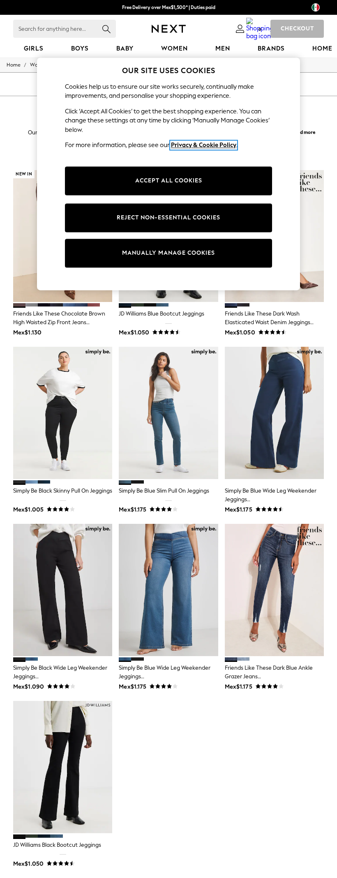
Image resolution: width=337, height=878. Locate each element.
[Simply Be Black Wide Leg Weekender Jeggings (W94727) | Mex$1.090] (62, 590)
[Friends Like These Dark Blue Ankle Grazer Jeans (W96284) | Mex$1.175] (274, 590)
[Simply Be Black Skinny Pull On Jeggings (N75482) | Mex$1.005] (62, 413)
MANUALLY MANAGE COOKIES (168, 252)
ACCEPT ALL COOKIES (168, 180)
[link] (240, 29)
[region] (168, 174)
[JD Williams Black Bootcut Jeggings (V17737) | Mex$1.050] (62, 767)
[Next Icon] (169, 29)
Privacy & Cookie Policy (203, 145)
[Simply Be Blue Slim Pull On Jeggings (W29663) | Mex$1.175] (168, 413)
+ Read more (301, 131)
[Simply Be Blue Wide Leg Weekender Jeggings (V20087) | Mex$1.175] (274, 413)
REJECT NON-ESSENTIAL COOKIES (168, 217)
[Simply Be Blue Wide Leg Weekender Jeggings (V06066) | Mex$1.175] (168, 590)
